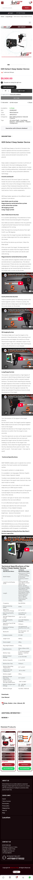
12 (22, 64)
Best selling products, (16, 117)
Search (4, 799)
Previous (3, 753)
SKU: (2, 110)
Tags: (2, 120)
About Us (4, 810)
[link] (14, 734)
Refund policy (5, 803)
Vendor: (3, 114)
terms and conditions (15, 94)
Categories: (4, 117)
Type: (2, 112)
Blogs (3, 812)
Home (2, 16)
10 (20, 64)
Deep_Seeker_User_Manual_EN (14, 703)
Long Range (8, 16)
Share (30, 102)
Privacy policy (5, 806)
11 (21, 64)
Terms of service (6, 801)
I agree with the (11, 94)
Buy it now (16, 98)
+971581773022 (15, 858)
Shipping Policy (6, 808)
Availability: (4, 108)
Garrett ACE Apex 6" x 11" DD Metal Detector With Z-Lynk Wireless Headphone (24, 749)
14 (25, 64)
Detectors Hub (14, 867)
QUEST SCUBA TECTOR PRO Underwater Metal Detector (8, 749)
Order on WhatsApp (8, 87)
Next (30, 753)
